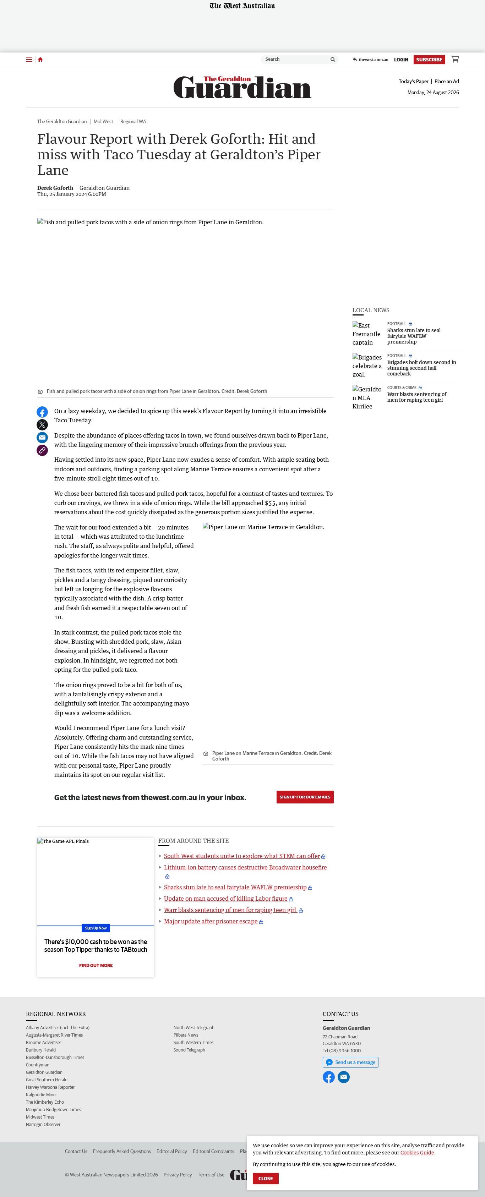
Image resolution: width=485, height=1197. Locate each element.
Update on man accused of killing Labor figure (226, 898)
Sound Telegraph (189, 1050)
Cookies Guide (417, 1152)
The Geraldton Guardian (62, 121)
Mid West (103, 121)
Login (401, 59)
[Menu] (29, 59)
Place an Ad (447, 81)
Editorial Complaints (213, 1151)
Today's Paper (414, 81)
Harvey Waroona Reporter (50, 1087)
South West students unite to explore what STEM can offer (242, 856)
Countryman (37, 1064)
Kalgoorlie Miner (41, 1094)
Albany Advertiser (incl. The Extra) (57, 1027)
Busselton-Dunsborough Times (55, 1057)
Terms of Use (211, 1174)
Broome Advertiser (43, 1042)
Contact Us (76, 1151)
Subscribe (429, 59)
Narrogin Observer (43, 1124)
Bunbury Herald (41, 1050)
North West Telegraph (194, 1027)
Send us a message (355, 1062)
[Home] (40, 59)
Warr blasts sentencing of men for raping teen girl (231, 909)
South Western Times (193, 1042)
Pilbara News (186, 1035)
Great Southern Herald (46, 1079)
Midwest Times (40, 1117)
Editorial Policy (172, 1151)
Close (265, 1178)
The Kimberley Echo (45, 1102)
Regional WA (133, 121)
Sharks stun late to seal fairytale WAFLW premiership (235, 887)
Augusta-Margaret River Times (54, 1035)
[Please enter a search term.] (333, 59)
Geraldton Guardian (44, 1072)
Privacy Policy (178, 1174)
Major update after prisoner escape (211, 921)
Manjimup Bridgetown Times (53, 1109)
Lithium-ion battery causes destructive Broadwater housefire (245, 867)
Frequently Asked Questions (122, 1151)
